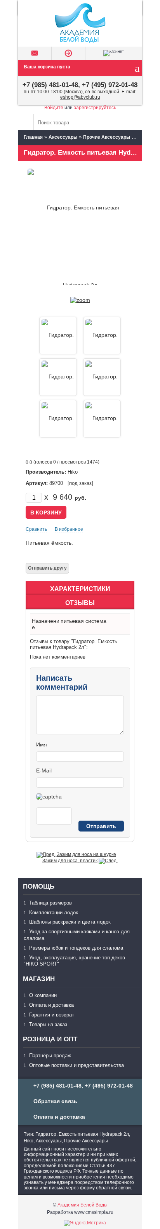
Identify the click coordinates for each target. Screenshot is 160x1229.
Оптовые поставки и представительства (76, 1065)
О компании (43, 995)
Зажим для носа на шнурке (86, 854)
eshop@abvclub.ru (80, 97)
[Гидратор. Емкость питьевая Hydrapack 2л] (80, 300)
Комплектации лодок (53, 912)
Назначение (45, 624)
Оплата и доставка (51, 1005)
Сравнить (36, 529)
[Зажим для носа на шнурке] (46, 854)
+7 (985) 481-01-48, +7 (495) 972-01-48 (80, 85)
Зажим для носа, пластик (69, 860)
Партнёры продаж (50, 1055)
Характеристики (80, 589)
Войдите (53, 107)
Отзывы (80, 603)
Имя (41, 744)
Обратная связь (55, 1101)
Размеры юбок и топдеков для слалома (76, 948)
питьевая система (83, 621)
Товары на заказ (48, 1024)
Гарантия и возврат (51, 1015)
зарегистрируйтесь (95, 107)
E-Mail (44, 770)
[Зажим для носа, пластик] (108, 860)
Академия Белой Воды (82, 1205)
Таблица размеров (50, 903)
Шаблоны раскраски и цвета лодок (70, 922)
